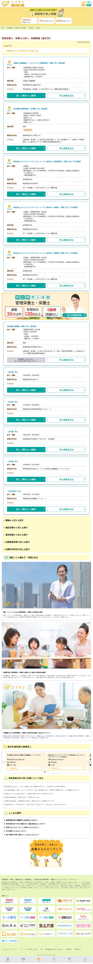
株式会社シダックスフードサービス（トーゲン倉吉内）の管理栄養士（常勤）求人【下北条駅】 (47, 161)
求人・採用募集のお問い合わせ (52, 949)
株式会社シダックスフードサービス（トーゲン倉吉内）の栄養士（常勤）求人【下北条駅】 (45, 207)
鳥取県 (31, 28)
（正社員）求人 (12, 372)
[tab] (44, 771)
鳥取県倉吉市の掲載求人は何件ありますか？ (22, 820)
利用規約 (68, 949)
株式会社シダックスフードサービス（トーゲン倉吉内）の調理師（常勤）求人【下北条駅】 (45, 253)
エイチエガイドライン (10, 949)
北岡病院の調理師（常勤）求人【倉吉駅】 (22, 326)
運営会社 (78, 949)
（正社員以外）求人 (14, 491)
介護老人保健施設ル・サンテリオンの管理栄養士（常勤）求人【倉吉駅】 (39, 63)
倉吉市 (38, 28)
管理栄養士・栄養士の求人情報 (16, 28)
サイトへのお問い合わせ (29, 949)
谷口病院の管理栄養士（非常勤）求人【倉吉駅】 (30, 109)
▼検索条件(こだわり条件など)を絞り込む (22, 50)
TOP (2, 28)
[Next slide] (89, 762)
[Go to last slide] (3, 762)
